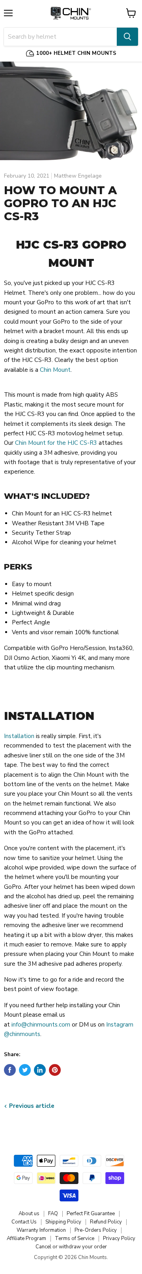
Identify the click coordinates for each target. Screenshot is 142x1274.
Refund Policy (106, 1221)
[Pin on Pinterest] (55, 1070)
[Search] (127, 37)
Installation (19, 736)
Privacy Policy (119, 1238)
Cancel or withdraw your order (71, 1246)
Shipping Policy (63, 1221)
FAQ (53, 1213)
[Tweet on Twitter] (25, 1070)
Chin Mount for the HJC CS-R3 (56, 443)
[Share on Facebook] (10, 1070)
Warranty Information (41, 1230)
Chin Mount (55, 370)
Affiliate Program (26, 1238)
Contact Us (24, 1221)
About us (29, 1213)
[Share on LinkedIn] (40, 1070)
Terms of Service (74, 1238)
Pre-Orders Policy (96, 1230)
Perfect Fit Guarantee (91, 1213)
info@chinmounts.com (40, 1025)
